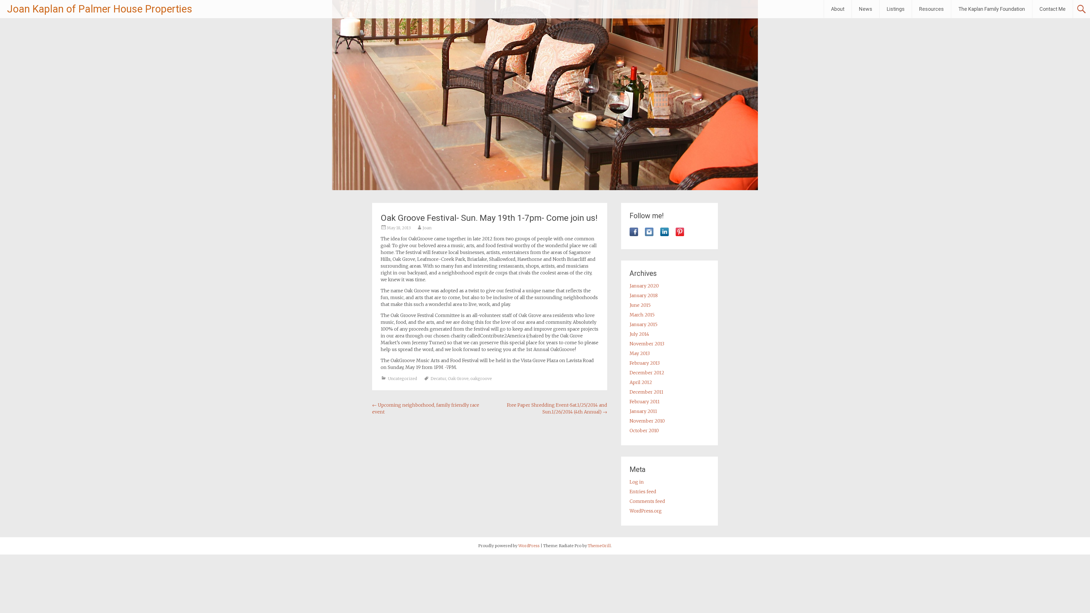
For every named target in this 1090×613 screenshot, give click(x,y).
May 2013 (640, 353)
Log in (637, 482)
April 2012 (641, 382)
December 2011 (646, 392)
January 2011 (643, 411)
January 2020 (644, 286)
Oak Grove (458, 378)
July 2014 (639, 334)
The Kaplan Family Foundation (991, 9)
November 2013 (647, 344)
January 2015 (643, 324)
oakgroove (481, 378)
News (865, 9)
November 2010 (647, 421)
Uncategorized (402, 378)
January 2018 (644, 295)
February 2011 (645, 401)
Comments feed (647, 501)
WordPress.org (646, 511)
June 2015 (640, 305)
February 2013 (645, 363)
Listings (896, 9)
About (837, 9)
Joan (427, 227)
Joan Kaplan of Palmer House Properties (99, 9)
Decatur (438, 378)
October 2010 (644, 430)
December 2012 (647, 372)
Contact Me (1052, 9)
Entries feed (643, 491)
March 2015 (642, 315)
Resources (931, 9)
